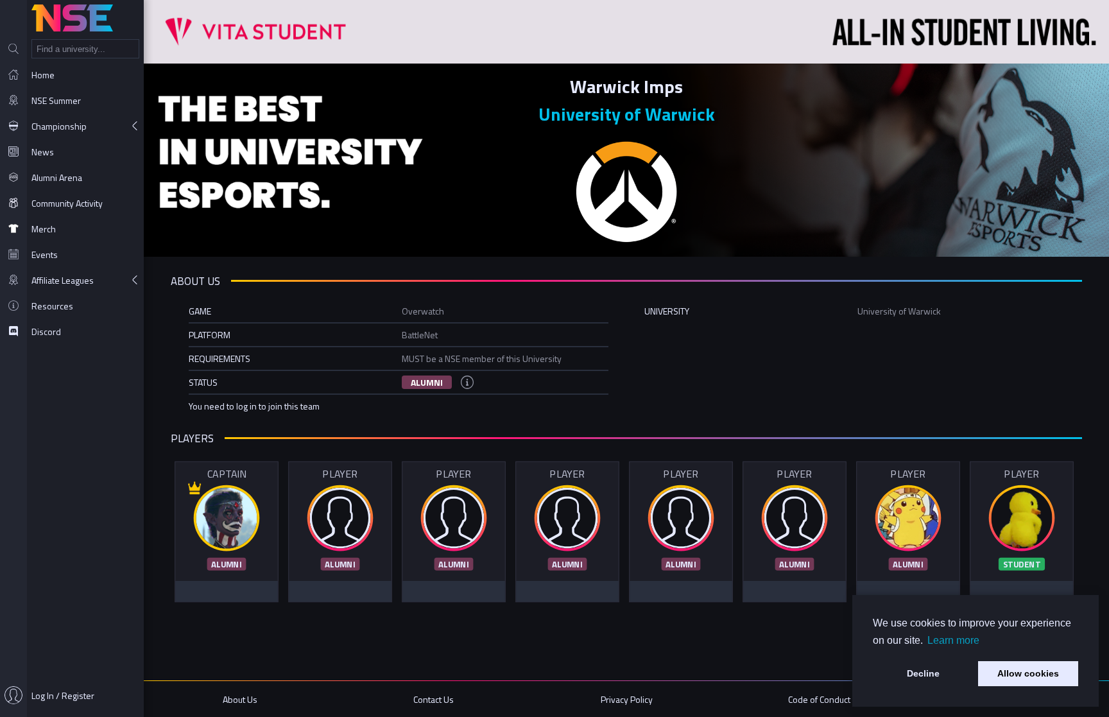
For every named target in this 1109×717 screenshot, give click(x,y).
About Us (240, 699)
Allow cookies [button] (1028, 673)
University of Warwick (626, 114)
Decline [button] (923, 673)
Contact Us (433, 699)
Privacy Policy (627, 699)
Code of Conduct (819, 699)
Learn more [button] (953, 640)
